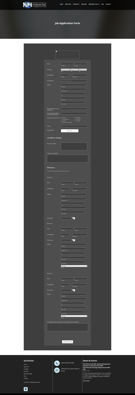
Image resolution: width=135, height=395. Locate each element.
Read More (86, 381)
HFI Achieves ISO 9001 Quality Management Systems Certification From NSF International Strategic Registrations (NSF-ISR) (96, 366)
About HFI (68, 4)
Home (61, 4)
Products (76, 4)
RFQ (102, 4)
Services (84, 4)
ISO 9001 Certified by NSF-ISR (32, 382)
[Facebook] (26, 389)
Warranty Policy (94, 4)
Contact (108, 4)
